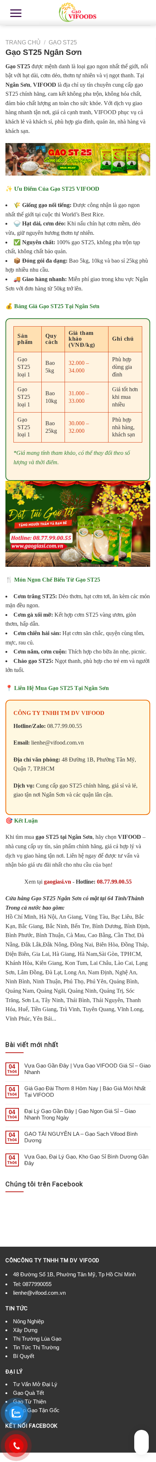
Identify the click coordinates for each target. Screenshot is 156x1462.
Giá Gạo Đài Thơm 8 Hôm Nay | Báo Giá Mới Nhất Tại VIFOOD (84, 1091)
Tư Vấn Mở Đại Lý (35, 1384)
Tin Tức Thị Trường (36, 1347)
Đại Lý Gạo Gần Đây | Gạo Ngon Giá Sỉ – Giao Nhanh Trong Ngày (80, 1114)
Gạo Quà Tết (28, 1393)
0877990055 (37, 1284)
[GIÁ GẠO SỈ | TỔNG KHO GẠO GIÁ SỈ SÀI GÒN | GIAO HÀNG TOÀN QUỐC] (78, 12)
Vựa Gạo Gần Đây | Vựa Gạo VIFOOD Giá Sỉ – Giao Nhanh (87, 1068)
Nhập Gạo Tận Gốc (36, 1410)
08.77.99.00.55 (114, 882)
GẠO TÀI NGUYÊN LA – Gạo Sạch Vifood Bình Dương (80, 1137)
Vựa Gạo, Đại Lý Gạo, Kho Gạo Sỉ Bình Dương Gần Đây (86, 1159)
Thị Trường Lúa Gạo (37, 1339)
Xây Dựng (25, 1330)
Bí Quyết (23, 1356)
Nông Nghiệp (28, 1321)
